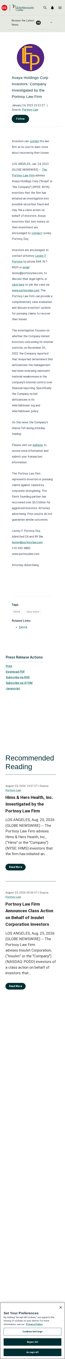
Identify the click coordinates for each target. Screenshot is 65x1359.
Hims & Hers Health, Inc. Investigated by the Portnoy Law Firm (29, 804)
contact (37, 233)
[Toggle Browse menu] (51, 22)
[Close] (61, 1307)
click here (18, 284)
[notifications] (52, 7)
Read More (15, 867)
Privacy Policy (34, 1324)
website (37, 445)
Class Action (32, 611)
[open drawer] (60, 7)
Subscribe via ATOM (19, 683)
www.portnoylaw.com (25, 290)
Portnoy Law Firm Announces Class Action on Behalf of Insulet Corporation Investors (29, 914)
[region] (32, 1330)
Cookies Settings (32, 1331)
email (26, 267)
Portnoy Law (30, 109)
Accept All (32, 1352)
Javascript (13, 688)
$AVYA (16, 611)
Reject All (32, 1342)
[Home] (17, 8)
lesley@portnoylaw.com (27, 542)
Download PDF (15, 671)
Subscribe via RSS (18, 677)
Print (9, 666)
